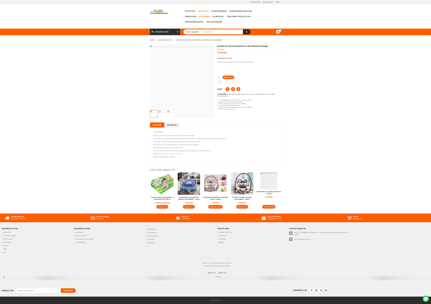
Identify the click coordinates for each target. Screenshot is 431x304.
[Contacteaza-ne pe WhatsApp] (426, 299)
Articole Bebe (231, 94)
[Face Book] (311, 290)
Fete (242, 94)
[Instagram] (321, 290)
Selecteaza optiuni (215, 207)
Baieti (238, 94)
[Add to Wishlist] (219, 82)
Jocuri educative (165, 40)
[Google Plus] (326, 290)
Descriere (157, 125)
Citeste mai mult (268, 207)
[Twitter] (316, 290)
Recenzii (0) (172, 125)
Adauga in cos (228, 77)
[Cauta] (247, 31)
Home (152, 40)
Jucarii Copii (270, 94)
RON (277, 2)
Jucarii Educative (222, 96)
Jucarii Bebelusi (261, 94)
